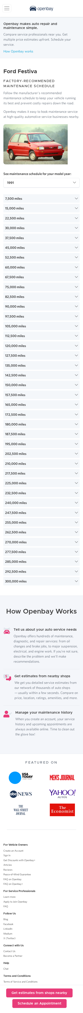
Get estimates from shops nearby (39, 993)
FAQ (5, 906)
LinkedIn (7, 928)
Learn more (9, 896)
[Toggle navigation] (6, 8)
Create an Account (13, 850)
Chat (6, 968)
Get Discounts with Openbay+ (19, 860)
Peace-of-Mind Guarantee (17, 874)
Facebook (8, 924)
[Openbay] (41, 8)
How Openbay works (18, 51)
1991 (10, 182)
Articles (7, 864)
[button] (41, 198)
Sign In (6, 855)
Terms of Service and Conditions (20, 981)
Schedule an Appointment (39, 1003)
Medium (7, 933)
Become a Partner (12, 955)
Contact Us (9, 951)
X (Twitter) (9, 938)
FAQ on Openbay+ (13, 883)
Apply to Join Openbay (15, 901)
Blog (5, 919)
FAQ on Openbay (12, 879)
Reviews (7, 869)
